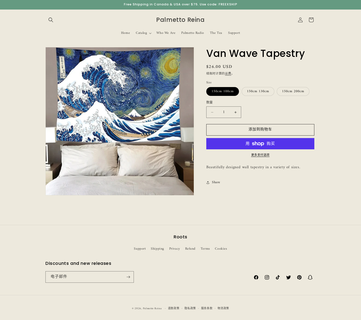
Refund (190, 249)
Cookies (221, 249)
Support (140, 249)
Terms (205, 249)
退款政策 (174, 309)
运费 (228, 74)
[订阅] (128, 277)
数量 (209, 102)
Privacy (174, 249)
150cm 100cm (222, 92)
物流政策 (223, 309)
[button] (50, 19)
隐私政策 (190, 309)
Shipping (157, 249)
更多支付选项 (260, 155)
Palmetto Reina (152, 308)
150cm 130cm (258, 92)
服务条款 (207, 309)
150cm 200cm (293, 92)
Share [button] (216, 182)
